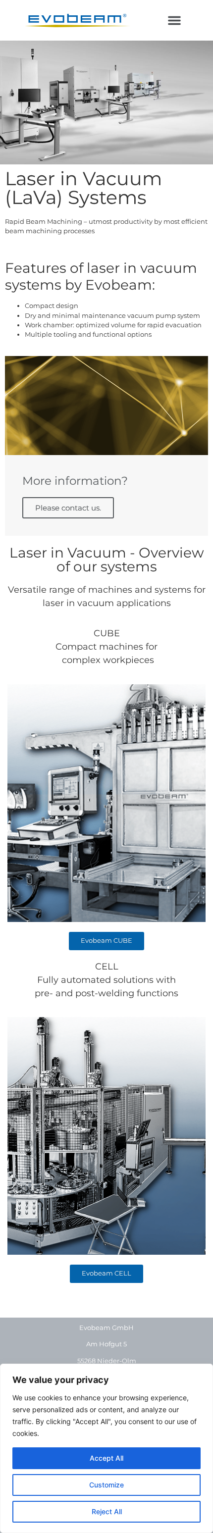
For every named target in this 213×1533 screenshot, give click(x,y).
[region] (106, 1448)
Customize (106, 1485)
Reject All (107, 1511)
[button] (174, 20)
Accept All (106, 1458)
